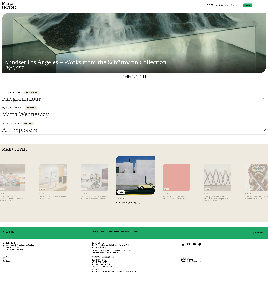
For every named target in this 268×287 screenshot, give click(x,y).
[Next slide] (263, 210)
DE (208, 5)
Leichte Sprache (221, 5)
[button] (124, 76)
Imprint (184, 257)
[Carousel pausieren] (144, 76)
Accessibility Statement (191, 261)
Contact (6, 257)
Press (5, 259)
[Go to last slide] (4, 210)
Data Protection (187, 259)
